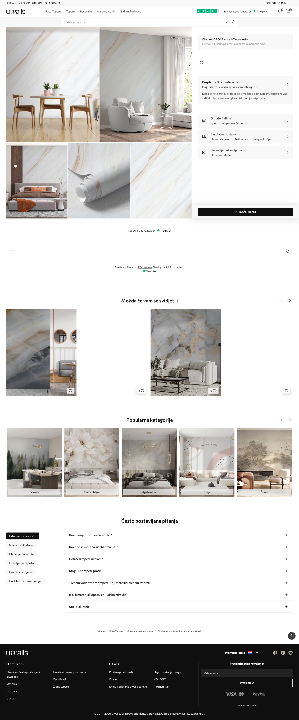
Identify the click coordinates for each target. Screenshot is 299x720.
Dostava (11, 691)
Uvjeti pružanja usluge (167, 672)
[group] (34, 462)
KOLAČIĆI (160, 679)
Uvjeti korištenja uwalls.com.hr (128, 686)
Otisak (113, 679)
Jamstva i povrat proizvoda (69, 672)
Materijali (12, 683)
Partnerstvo (161, 686)
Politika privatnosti (121, 672)
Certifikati (59, 679)
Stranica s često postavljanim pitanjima (24, 674)
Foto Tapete (116, 631)
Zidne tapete (61, 686)
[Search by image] (226, 22)
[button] (281, 300)
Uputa (10, 698)
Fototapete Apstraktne (140, 631)
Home (101, 631)
